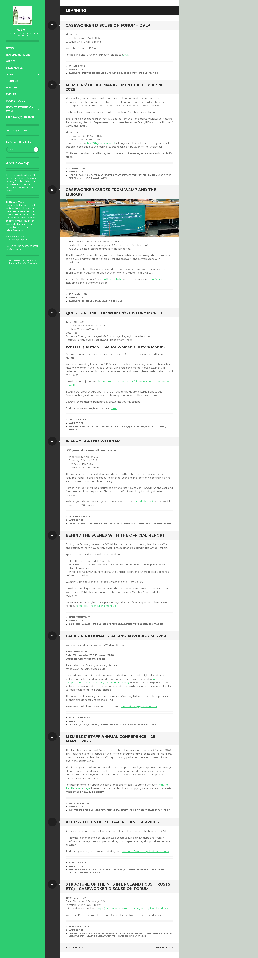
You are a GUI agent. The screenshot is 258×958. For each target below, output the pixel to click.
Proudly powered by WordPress (22, 260)
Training (12, 81)
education (75, 426)
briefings (74, 870)
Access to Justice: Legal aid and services (112, 822)
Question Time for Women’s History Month (114, 313)
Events (11, 94)
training (153, 73)
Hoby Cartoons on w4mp (19, 109)
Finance (83, 523)
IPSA (148, 523)
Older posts (76, 948)
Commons (74, 624)
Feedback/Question (20, 117)
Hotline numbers (18, 54)
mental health (146, 175)
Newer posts (162, 948)
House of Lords (100, 426)
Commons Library (126, 73)
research (95, 872)
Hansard (85, 624)
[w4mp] (22, 15)
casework (74, 73)
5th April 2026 (77, 168)
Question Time (136, 426)
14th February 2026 (79, 617)
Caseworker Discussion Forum (98, 73)
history (86, 426)
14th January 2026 (79, 863)
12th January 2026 (79, 926)
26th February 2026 (79, 516)
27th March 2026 (78, 294)
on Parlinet (157, 279)
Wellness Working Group (136, 725)
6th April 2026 (77, 66)
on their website (112, 279)
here (114, 408)
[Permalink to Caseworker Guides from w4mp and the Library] (119, 218)
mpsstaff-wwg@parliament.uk (139, 706)
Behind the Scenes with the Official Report (115, 535)
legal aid (118, 870)
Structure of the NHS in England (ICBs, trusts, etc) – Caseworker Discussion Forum (118, 886)
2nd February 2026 (79, 803)
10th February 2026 (79, 718)
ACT (125, 54)
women (73, 429)
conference (75, 810)
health (73, 175)
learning (142, 73)
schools (150, 426)
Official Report (111, 624)
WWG (155, 725)
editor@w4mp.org (15, 230)
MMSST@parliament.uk (101, 143)
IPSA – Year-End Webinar (93, 441)
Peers (124, 426)
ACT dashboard (144, 501)
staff (143, 810)
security (135, 810)
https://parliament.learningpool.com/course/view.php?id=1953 (133, 908)
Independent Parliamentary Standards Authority (117, 523)
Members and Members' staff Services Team (113, 175)
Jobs (9, 74)
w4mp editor (76, 297)
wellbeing (101, 178)
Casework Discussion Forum (109, 933)
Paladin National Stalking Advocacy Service (117, 636)
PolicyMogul (15, 100)
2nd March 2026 (77, 420)
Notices (11, 87)
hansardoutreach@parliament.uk (96, 605)
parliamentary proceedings (137, 624)
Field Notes (14, 68)
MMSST (159, 175)
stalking (93, 725)
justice (97, 870)
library (102, 936)
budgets (74, 523)
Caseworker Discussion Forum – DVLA (108, 25)
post (86, 872)
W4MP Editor (76, 69)
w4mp (22, 29)
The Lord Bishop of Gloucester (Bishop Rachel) (124, 381)
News (10, 48)
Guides (11, 61)
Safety (83, 725)
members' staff (103, 810)
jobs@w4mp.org (14, 249)
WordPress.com (29, 263)
